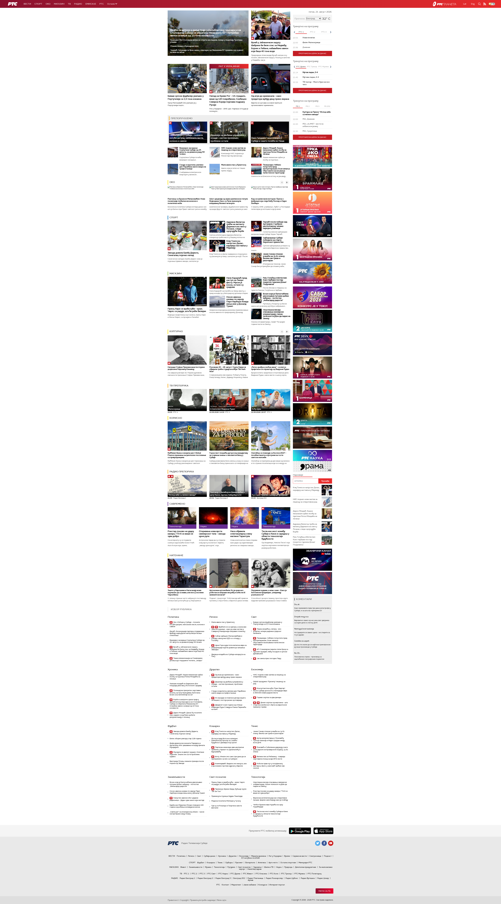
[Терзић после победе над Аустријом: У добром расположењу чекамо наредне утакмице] (256, 226)
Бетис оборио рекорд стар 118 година (185, 738)
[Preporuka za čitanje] (312, 438)
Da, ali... (297, 604)
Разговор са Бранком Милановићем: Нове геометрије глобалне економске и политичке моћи (186, 201)
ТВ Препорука (178, 385)
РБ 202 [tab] (327, 106)
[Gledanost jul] (312, 273)
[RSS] (484, 4)
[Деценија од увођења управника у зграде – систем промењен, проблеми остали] (229, 132)
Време (287, 856)
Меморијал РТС (305, 862)
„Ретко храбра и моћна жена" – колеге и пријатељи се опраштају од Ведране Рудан (270, 368)
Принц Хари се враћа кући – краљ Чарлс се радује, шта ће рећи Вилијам (187, 310)
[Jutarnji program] (312, 203)
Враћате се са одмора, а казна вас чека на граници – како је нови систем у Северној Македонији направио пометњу (228, 629)
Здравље (257, 867)
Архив (250, 880)
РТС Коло (274, 873)
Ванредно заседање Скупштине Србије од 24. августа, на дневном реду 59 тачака (192, 151)
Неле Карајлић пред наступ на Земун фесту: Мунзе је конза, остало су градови (236, 282)
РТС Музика (299, 873)
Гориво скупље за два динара (268, 697)
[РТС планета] (444, 4)
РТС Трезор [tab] (312, 66)
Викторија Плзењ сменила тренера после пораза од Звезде (187, 762)
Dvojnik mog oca (301, 616)
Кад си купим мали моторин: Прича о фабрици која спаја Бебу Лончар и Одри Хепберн (269, 201)
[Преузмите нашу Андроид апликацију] (300, 831)
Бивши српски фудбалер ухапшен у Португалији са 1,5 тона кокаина (186, 97)
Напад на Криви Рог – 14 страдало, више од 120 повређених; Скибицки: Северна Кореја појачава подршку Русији (228, 100)
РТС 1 (186, 873)
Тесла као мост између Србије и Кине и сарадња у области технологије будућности (275, 535)
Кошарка (214, 726)
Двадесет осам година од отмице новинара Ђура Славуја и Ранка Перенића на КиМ (228, 707)
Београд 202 (239, 878)
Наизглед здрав (254, 869)
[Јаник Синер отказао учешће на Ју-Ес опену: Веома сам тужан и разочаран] (256, 258)
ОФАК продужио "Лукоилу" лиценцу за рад (269, 682)
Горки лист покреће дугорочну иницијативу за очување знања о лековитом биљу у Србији (228, 455)
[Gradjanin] (312, 414)
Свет (254, 616)
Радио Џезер (323, 878)
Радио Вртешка (308, 878)
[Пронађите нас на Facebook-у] (324, 843)
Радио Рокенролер (274, 878)
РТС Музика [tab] (323, 66)
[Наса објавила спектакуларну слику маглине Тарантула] (244, 518)
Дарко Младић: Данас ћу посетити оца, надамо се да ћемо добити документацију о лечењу (186, 715)
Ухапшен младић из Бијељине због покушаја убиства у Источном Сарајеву (186, 685)
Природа (288, 867)
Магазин (59, 3)
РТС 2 (194, 873)
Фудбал (172, 726)
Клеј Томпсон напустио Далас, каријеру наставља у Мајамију (236, 244)
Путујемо (231, 867)
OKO (48, 3)
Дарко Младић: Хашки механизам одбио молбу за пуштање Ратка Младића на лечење (275, 151)
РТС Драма (235, 873)
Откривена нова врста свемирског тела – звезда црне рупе (212, 534)
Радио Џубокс (291, 878)
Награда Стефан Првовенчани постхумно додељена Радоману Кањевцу (186, 368)
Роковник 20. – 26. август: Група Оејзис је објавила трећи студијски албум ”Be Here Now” (227, 369)
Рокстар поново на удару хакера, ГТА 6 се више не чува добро (181, 534)
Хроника (173, 669)
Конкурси (262, 885)
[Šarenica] (312, 391)
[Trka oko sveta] (312, 156)
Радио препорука (181, 471)
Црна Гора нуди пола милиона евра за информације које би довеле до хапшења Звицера (229, 647)
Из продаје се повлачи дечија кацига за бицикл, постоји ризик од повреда (228, 699)
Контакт (225, 885)
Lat (464, 3)
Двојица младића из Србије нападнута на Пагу (228, 655)
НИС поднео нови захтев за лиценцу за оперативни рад (233, 149)
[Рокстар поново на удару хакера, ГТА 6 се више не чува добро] (182, 518)
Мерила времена (258, 856)
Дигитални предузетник (305, 867)
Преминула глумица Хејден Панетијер (227, 796)
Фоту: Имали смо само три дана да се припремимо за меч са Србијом (228, 757)
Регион (213, 616)
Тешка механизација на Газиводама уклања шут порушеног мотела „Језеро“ (186, 659)
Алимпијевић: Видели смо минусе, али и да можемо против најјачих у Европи (229, 764)
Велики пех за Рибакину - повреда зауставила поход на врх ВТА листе (269, 757)
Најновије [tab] (298, 475)
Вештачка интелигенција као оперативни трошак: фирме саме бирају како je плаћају (270, 799)
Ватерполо (250, 862)
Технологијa (258, 777)
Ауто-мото (273, 862)
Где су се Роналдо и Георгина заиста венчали (226, 807)
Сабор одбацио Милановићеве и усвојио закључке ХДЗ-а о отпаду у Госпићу (226, 638)
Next (330, 32)
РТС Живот (248, 873)
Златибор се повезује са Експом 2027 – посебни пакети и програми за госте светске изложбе (268, 455)
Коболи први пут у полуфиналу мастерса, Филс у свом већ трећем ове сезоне (269, 765)
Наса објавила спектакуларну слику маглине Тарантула (241, 534)
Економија (257, 669)
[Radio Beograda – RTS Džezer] (312, 344)
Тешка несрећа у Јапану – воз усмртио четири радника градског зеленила (267, 631)
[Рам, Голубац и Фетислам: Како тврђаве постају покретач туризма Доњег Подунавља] (256, 282)
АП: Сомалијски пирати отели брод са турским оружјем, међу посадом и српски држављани (270, 651)
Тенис (254, 726)
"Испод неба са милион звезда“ (182, 494)
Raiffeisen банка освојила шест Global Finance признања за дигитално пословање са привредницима (187, 455)
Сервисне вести (300, 856)
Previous (294, 32)
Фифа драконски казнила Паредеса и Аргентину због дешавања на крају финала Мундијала (187, 745)
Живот (183, 867)
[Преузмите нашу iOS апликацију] (323, 831)
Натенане (176, 555)
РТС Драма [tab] (301, 66)
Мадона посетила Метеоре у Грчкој (226, 801)
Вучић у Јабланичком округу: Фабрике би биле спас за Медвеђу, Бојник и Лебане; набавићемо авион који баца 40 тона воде (269, 47)
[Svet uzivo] (312, 226)
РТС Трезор (286, 873)
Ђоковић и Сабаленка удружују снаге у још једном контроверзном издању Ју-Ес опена (270, 749)
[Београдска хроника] (312, 249)
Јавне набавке (249, 885)
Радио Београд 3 (223, 878)
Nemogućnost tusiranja (304, 629)
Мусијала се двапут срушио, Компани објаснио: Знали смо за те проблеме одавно (187, 754)
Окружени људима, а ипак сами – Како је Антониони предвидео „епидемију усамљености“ (269, 592)
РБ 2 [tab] (307, 106)
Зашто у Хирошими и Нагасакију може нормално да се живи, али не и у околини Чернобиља (186, 592)
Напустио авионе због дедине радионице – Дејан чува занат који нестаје (187, 799)
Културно (176, 331)
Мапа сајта (324, 891)
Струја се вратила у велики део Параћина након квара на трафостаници (192, 167)
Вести (27, 3)
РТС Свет (211, 873)
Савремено (177, 503)
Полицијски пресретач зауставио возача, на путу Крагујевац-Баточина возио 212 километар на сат (185, 692)
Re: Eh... (297, 653)
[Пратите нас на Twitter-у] (317, 843)
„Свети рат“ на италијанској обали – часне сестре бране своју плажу (187, 813)
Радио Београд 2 (205, 878)
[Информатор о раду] (312, 583)
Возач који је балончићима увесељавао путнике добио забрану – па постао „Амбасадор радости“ (276, 297)
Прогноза (299, 18)
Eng (473, 3)
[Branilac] (312, 179)
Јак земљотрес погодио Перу (268, 658)
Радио (78, 3)
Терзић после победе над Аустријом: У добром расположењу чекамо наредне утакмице (275, 225)
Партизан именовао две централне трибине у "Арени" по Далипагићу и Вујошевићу (227, 749)
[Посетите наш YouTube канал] (330, 843)
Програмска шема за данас (312, 53)
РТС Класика (261, 873)
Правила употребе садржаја (202, 900)
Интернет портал (277, 885)
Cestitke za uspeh (301, 641)
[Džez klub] (312, 321)
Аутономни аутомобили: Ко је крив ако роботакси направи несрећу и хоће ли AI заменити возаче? (227, 592)
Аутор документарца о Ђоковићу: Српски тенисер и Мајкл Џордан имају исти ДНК (269, 740)
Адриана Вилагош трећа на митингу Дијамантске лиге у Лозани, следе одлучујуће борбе (236, 226)
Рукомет (239, 862)
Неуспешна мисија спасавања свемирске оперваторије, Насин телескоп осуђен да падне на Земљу (276, 314)
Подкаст (328, 856)
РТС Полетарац (314, 873)
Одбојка (229, 862)
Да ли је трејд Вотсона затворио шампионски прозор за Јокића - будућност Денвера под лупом (224, 740)
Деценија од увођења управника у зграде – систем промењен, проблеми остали (228, 138)
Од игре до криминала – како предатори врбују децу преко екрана (270, 97)
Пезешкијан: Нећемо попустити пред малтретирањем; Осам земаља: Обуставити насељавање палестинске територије (276, 169)
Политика (173, 616)
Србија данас (210, 856)
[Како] (270, 132)
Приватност (173, 900)
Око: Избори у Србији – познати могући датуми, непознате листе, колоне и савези (187, 138)
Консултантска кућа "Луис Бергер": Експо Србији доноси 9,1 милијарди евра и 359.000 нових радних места (270, 690)
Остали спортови (288, 862)
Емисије (90, 3)
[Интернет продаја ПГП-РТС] (312, 560)
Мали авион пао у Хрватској (233, 165)
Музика (208, 867)
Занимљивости (176, 777)
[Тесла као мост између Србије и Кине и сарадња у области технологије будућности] (276, 518)
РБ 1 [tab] (298, 106)
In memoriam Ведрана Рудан (224, 408)
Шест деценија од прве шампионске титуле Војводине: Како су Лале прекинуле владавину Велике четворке (228, 201)
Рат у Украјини (275, 856)
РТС (101, 3)
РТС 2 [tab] (312, 32)
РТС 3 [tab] (323, 32)
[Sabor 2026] (312, 297)
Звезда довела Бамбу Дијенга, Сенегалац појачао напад (183, 254)
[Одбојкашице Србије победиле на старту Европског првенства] (256, 242)
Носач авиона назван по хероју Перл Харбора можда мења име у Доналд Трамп (237, 301)
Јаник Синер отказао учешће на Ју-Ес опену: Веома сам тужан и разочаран (274, 257)
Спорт (38, 3)
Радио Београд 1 (187, 878)
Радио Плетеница (255, 878)
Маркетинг (236, 885)
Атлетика (262, 862)
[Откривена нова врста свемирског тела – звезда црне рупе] (213, 518)
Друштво (214, 669)
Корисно (175, 418)
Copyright (184, 900)
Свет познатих (217, 777)
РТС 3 (202, 873)
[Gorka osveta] (312, 368)
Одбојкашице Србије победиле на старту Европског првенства (273, 240)
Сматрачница (315, 856)
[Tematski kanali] (312, 461)
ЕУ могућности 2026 (250, 858)
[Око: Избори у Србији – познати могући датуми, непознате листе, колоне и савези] (188, 132)
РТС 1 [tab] (301, 32)
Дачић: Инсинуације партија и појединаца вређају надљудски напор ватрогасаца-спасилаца (187, 633)
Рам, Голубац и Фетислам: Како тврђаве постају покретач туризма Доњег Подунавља (275, 281)
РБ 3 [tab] (317, 106)
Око (172, 182)
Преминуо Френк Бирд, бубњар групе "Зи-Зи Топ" (228, 790)
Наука (279, 867)
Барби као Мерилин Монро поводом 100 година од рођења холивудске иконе (187, 806)
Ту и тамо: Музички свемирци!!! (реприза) (269, 495)
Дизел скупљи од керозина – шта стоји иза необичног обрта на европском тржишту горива (270, 704)
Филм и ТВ (268, 867)
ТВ (69, 3)
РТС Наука (223, 873)
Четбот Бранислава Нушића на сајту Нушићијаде (268, 806)
